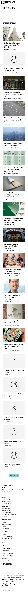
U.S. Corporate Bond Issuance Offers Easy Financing (11, 246)
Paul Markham (7, 72)
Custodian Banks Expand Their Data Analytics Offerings (13, 297)
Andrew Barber (7, 275)
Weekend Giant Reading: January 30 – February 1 (13, 144)
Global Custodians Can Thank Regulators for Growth (12, 45)
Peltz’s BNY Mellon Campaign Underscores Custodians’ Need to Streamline (12, 196)
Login (12, 590)
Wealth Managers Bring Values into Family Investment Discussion (12, 272)
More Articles (14, 475)
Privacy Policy (20, 579)
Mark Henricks (7, 325)
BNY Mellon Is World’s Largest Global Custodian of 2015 (14, 94)
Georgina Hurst (7, 98)
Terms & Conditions (15, 575)
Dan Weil (6, 250)
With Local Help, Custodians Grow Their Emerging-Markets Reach (14, 169)
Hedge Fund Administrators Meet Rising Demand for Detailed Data (14, 220)
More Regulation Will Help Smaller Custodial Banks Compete (13, 347)
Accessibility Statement (8, 579)
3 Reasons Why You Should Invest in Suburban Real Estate (13, 120)
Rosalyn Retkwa (7, 224)
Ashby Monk (7, 147)
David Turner (7, 350)
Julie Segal (6, 49)
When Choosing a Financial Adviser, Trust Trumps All (13, 322)
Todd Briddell (7, 124)
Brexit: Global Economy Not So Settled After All (13, 70)
